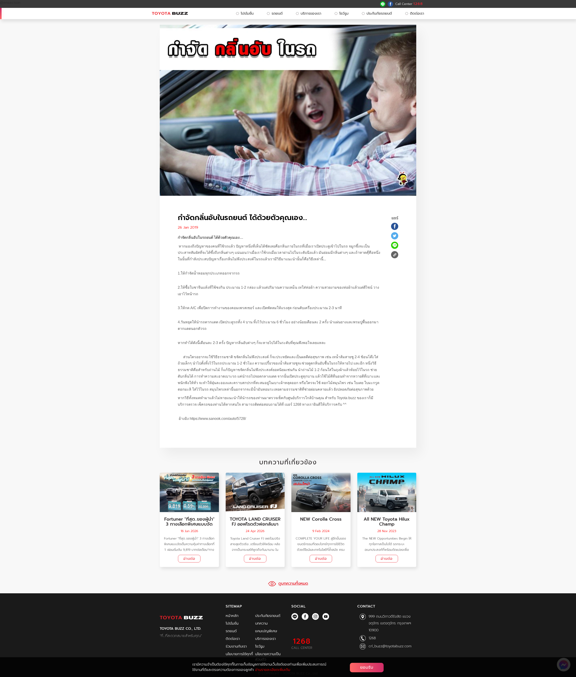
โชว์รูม (344, 13)
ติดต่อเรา (417, 13)
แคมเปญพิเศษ (266, 631)
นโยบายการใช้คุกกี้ (239, 654)
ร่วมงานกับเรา (236, 646)
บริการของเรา (311, 13)
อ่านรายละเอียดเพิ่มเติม (272, 670)
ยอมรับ (367, 667)
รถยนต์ (277, 13)
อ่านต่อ (189, 558)
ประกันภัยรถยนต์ (379, 13)
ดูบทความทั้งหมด (293, 583)
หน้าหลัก (232, 616)
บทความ (261, 623)
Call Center (409, 4)
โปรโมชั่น (247, 13)
